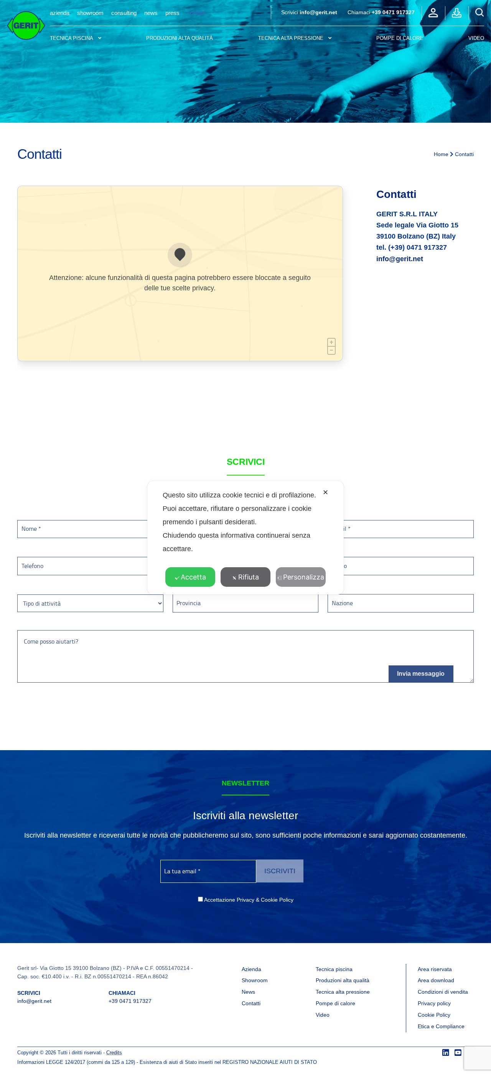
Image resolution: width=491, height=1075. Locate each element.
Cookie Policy (434, 1015)
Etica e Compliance (441, 1026)
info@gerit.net (318, 12)
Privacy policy (434, 1003)
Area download (436, 980)
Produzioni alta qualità (179, 38)
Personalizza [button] (303, 577)
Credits (114, 1052)
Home (441, 154)
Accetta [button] (193, 577)
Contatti (196, 13)
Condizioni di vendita (443, 992)
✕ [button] (325, 492)
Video (476, 38)
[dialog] (245, 537)
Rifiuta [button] (248, 577)
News (151, 13)
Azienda (59, 13)
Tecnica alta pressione (290, 38)
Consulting (124, 13)
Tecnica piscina (71, 38)
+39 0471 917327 (393, 12)
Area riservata (435, 969)
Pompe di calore (335, 1003)
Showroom (90, 13)
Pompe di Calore (399, 38)
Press (172, 13)
